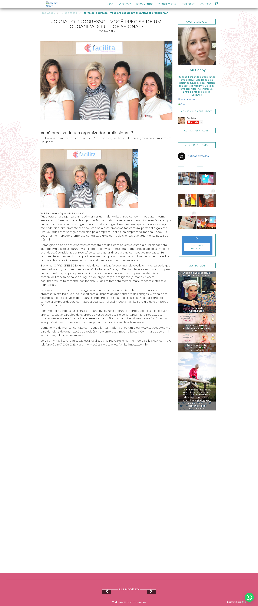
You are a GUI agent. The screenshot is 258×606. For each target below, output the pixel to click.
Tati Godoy (48, 12)
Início (109, 4)
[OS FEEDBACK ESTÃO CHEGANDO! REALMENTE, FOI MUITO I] (206, 198)
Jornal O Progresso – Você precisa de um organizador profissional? (126, 12)
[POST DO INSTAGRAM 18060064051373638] (206, 176)
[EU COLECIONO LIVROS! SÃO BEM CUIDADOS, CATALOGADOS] (187, 176)
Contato (205, 4)
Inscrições (125, 4)
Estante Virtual (168, 4)
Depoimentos (144, 4)
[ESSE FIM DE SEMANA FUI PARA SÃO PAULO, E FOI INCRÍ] (187, 220)
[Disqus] (129, 455)
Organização (69, 12)
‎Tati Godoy (189, 4)
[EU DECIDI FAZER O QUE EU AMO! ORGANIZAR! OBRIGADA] (187, 198)
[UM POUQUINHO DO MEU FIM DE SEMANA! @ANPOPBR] (206, 220)
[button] (249, 597)
